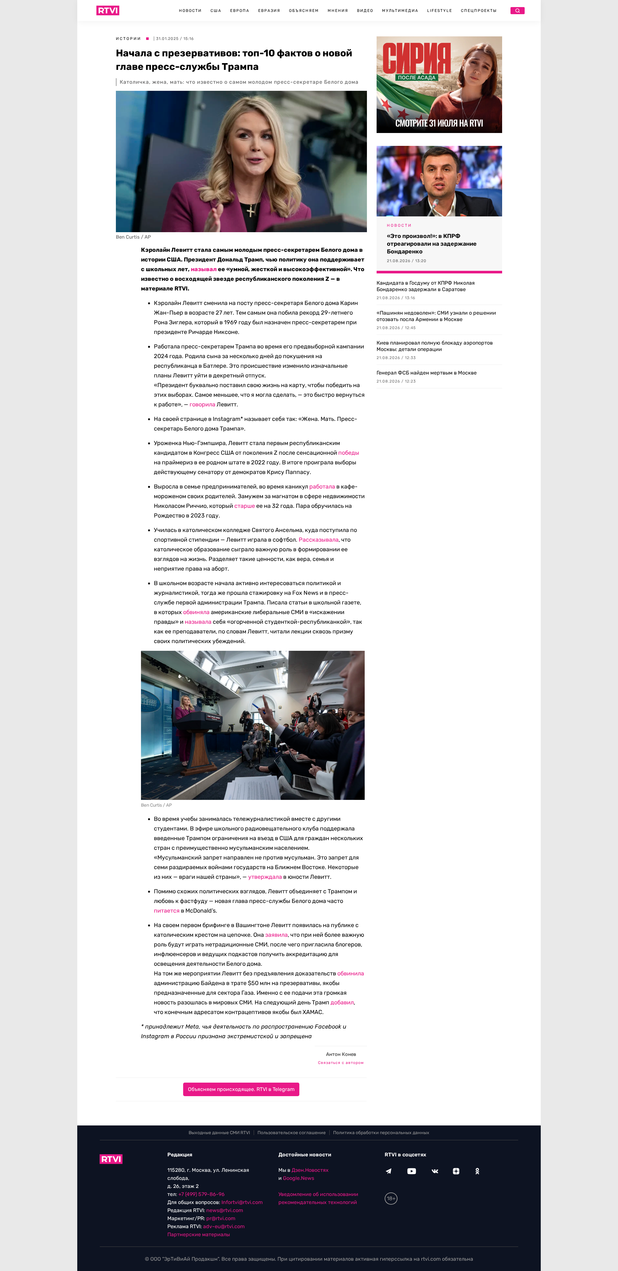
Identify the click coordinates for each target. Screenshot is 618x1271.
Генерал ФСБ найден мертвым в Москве (427, 373)
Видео (365, 10)
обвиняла (196, 612)
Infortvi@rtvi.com (242, 1202)
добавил (342, 1002)
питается (167, 910)
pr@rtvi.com (220, 1218)
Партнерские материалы (198, 1234)
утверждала (265, 876)
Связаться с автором (341, 1062)
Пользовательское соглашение (292, 1132)
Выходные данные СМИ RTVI (219, 1132)
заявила (276, 934)
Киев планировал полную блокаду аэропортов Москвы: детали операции (435, 346)
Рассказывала (319, 539)
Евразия (269, 10)
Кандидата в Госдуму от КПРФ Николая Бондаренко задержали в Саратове (426, 286)
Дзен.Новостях (310, 1170)
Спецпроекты (479, 10)
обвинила (350, 973)
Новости (190, 10)
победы (348, 452)
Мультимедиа (400, 10)
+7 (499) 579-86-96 (201, 1194)
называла (198, 621)
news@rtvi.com (224, 1210)
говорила (202, 404)
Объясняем (304, 10)
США (216, 10)
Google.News (298, 1178)
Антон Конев (341, 1054)
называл (204, 269)
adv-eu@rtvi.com (224, 1226)
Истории (128, 38)
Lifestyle (439, 10)
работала (322, 486)
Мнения (338, 10)
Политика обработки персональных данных (381, 1132)
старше (244, 505)
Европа (239, 10)
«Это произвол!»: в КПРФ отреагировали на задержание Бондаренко (432, 243)
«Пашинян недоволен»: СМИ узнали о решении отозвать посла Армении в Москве (436, 316)
